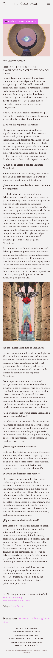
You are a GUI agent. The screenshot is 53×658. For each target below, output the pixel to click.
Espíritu (13, 21)
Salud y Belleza (27, 21)
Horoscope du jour (25, 645)
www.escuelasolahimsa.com (16, 600)
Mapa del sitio (18, 642)
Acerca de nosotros (26, 628)
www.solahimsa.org (12, 597)
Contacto (38, 639)
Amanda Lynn (17, 606)
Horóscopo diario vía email (26, 632)
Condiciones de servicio (26, 635)
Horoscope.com (34, 642)
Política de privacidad (20, 639)
